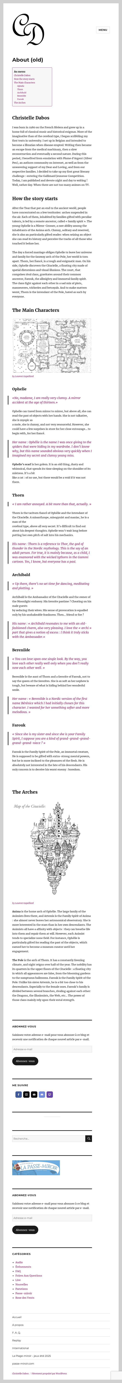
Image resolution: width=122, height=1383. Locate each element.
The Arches (20, 102)
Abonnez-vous (25, 1061)
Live (18, 1280)
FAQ (18, 1271)
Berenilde (21, 96)
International (20, 1348)
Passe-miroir (23, 1293)
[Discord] (42, 1094)
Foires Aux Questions (28, 1275)
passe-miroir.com (23, 1363)
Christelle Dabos (22, 75)
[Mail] (34, 1094)
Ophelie (20, 86)
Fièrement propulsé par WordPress (49, 1373)
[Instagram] (26, 1094)
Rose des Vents (24, 1297)
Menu (103, 29)
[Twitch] (50, 1094)
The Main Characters (24, 82)
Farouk (20, 99)
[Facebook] (18, 1094)
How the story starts (24, 79)
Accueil (16, 1317)
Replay (16, 1340)
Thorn (20, 89)
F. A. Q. (16, 1332)
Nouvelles (21, 1284)
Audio (19, 1262)
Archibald (21, 93)
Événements (23, 1266)
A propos (18, 1324)
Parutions (21, 1288)
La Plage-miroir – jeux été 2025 (31, 1355)
